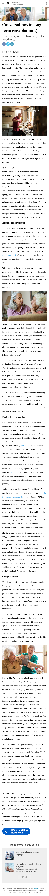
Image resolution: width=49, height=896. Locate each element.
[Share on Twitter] (8, 45)
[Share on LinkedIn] (12, 45)
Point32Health (17, 4)
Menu (3, 3)
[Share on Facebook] (4, 45)
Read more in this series (24, 844)
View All (25, 877)
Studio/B (36, 888)
